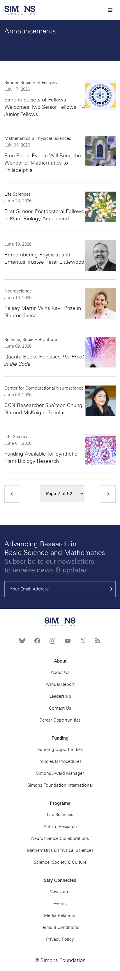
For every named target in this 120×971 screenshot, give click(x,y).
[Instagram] (52, 641)
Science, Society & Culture (30, 339)
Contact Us (60, 708)
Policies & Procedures (60, 761)
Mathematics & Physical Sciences (37, 138)
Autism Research (60, 826)
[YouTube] (67, 641)
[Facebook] (37, 641)
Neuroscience (18, 291)
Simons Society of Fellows (30, 82)
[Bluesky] (22, 641)
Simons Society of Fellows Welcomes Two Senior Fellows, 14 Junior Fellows (44, 107)
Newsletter (60, 891)
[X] (83, 641)
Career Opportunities (60, 720)
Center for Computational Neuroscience (44, 388)
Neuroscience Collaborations (60, 838)
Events (60, 903)
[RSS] (98, 641)
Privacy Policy (60, 939)
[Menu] (110, 10)
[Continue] (110, 589)
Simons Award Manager (60, 773)
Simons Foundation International (60, 785)
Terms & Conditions (60, 927)
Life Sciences (17, 194)
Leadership (60, 696)
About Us (60, 672)
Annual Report (60, 684)
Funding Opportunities (60, 749)
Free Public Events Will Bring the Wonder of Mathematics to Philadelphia (42, 162)
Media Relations (60, 915)
